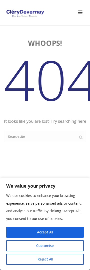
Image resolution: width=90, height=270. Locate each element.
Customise (45, 245)
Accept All (45, 232)
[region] (45, 224)
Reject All (45, 259)
